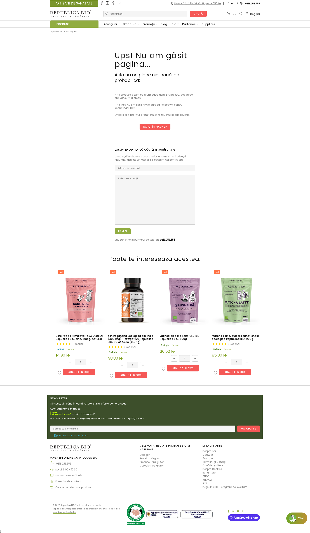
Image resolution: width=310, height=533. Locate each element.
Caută (198, 13)
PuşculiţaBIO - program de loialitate (225, 487)
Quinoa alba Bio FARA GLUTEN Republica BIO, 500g (179, 337)
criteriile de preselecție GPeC (91, 508)
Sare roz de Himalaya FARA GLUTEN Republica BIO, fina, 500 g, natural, (79, 337)
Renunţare (209, 472)
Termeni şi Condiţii (214, 461)
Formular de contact (68, 481)
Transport (209, 458)
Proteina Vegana (150, 458)
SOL (205, 483)
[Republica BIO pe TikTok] (114, 3)
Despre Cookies (212, 469)
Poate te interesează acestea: (155, 259)
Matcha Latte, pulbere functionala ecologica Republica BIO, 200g (235, 337)
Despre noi (209, 451)
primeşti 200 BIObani (72, 435)
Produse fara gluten (152, 462)
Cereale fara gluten (152, 465)
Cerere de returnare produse (73, 487)
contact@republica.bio (69, 475)
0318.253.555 (252, 3)
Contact (233, 3)
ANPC (206, 476)
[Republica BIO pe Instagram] (108, 3)
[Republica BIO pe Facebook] (102, 3)
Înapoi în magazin (155, 126)
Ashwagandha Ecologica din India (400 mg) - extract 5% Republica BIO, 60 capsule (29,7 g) (130, 339)
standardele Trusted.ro (64, 512)
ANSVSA (207, 479)
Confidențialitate (213, 465)
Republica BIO (70, 14)
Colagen (145, 454)
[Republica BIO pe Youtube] (120, 3)
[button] (59, 373)
